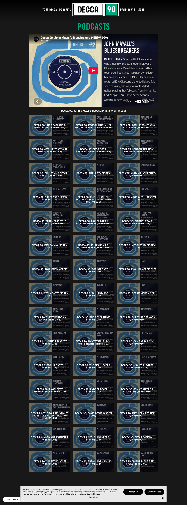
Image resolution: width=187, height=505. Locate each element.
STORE (140, 9)
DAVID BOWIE (127, 9)
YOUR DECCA (50, 9)
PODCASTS (65, 9)
